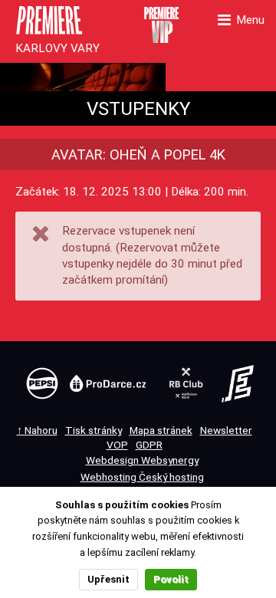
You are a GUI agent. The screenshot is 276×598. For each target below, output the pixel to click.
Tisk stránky (93, 430)
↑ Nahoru (37, 430)
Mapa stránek (161, 430)
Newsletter (226, 430)
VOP (117, 445)
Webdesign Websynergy (142, 460)
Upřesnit (108, 579)
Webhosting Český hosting (142, 477)
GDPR (149, 445)
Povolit (171, 579)
